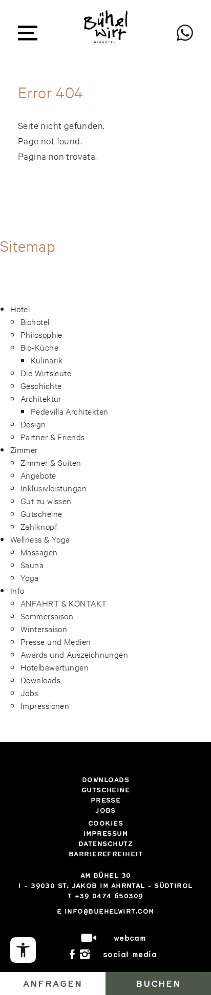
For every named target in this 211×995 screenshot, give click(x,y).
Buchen (158, 983)
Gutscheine (105, 790)
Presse (106, 800)
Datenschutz (105, 843)
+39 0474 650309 (109, 896)
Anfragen (52, 983)
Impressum (105, 833)
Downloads (105, 779)
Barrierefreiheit (105, 854)
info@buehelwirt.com (109, 911)
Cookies (105, 823)
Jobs (105, 810)
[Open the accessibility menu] (23, 950)
